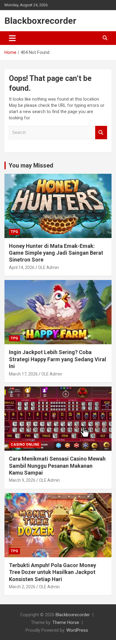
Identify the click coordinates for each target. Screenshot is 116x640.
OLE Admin (48, 267)
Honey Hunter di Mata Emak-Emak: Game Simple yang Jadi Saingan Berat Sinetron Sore (56, 253)
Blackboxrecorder (40, 20)
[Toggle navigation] (12, 38)
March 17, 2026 (23, 374)
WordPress (77, 630)
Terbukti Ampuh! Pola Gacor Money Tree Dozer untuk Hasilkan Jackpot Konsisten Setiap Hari (52, 572)
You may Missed (31, 165)
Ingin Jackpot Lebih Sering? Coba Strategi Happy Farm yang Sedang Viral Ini (57, 359)
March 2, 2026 (22, 586)
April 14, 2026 (22, 267)
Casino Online (25, 444)
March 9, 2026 (22, 480)
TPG (14, 232)
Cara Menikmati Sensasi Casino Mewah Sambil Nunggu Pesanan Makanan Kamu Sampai (57, 466)
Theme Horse (65, 622)
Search (101, 132)
